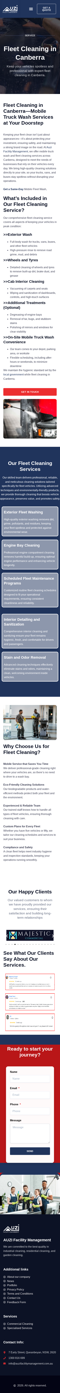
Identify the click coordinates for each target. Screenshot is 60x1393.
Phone (14, 1104)
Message (15, 1120)
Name (13, 1072)
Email (14, 1088)
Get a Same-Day (13, 189)
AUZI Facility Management (27, 1240)
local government (13, 374)
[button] (31, 9)
